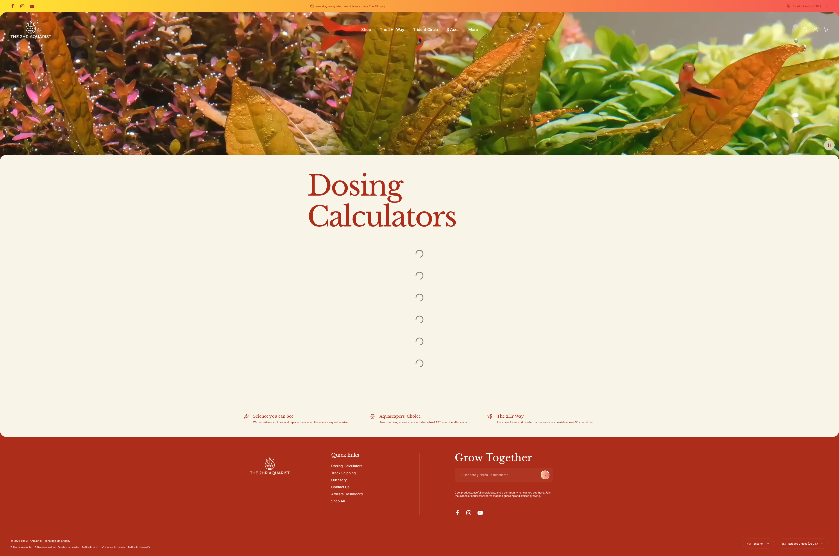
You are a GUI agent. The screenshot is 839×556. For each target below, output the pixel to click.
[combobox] (807, 6)
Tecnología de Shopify (56, 540)
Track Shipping (343, 473)
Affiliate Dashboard (347, 494)
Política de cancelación (139, 547)
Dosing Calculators (346, 466)
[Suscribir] (545, 474)
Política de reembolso (21, 547)
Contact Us (340, 487)
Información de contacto (113, 547)
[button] (829, 145)
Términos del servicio (68, 547)
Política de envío (90, 547)
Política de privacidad (45, 547)
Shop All (338, 501)
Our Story (339, 480)
